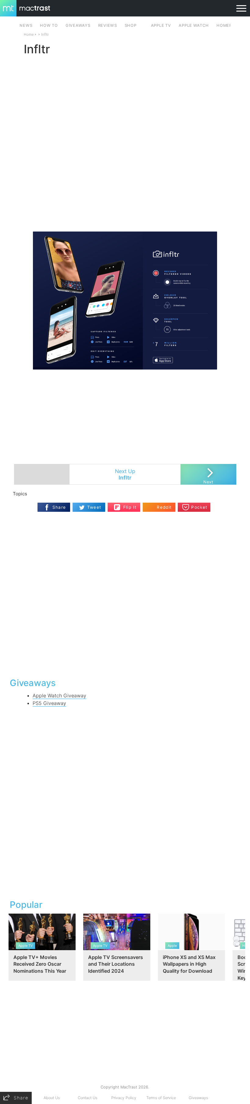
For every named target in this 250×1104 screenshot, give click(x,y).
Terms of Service (161, 1097)
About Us (52, 1097)
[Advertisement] (125, 213)
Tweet (94, 507)
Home (29, 34)
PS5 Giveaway (49, 703)
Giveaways (198, 1097)
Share (59, 507)
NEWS (26, 25)
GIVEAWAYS (78, 25)
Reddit (164, 507)
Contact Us (87, 1097)
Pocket (199, 507)
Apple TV (161, 25)
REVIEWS (107, 25)
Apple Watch (194, 25)
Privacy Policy (123, 1097)
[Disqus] (125, 594)
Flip (126, 505)
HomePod (227, 25)
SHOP (131, 25)
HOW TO (49, 25)
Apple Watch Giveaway (59, 695)
